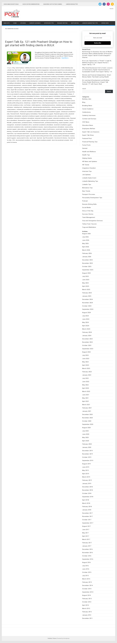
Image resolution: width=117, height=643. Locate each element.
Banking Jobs (86, 99)
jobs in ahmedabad (39, 98)
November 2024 (87, 303)
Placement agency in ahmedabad (28, 114)
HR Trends (57, 68)
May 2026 (85, 243)
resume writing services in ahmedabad (54, 127)
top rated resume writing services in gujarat (18, 135)
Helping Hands (87, 158)
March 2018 (86, 503)
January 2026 (86, 256)
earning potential (59, 85)
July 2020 (85, 431)
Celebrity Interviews (30, 68)
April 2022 (85, 388)
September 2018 (87, 497)
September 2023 (87, 349)
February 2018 (87, 506)
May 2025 (85, 283)
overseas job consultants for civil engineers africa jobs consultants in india (36, 109)
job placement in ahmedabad (25, 98)
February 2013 (87, 598)
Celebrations (86, 112)
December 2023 (87, 339)
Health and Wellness (89, 151)
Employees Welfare (88, 128)
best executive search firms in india (34, 72)
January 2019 (86, 483)
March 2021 (86, 404)
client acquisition (51, 83)
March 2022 (86, 391)
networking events (56, 107)
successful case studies (18, 131)
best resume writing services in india (50, 78)
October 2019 (86, 457)
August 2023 (86, 352)
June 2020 (85, 434)
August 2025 (86, 273)
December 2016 (87, 549)
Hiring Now (105, 23)
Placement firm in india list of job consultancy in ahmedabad (47, 120)
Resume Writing (62, 23)
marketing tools (18, 107)
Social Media (86, 207)
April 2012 (85, 605)
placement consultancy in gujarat (30, 116)
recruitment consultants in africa (23, 124)
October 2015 (86, 572)
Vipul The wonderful (48, 138)
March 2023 (86, 368)
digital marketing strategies (40, 85)
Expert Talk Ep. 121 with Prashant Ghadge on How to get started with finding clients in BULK (38, 43)
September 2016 (87, 559)
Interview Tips (49, 23)
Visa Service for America (60, 138)
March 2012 (86, 608)
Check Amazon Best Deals (11, 4)
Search (84, 88)
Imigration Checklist (89, 168)
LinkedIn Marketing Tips (90, 23)
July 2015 (85, 575)
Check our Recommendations (30, 4)
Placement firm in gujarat (24, 120)
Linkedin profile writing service (15, 103)
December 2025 (87, 260)
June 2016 (85, 569)
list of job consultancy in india (15, 105)
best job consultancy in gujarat (22, 74)
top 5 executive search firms (21, 133)
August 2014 (86, 595)
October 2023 (86, 345)
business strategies (44, 81)
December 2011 (87, 618)
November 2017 (87, 516)
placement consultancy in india (48, 116)
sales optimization (22, 129)
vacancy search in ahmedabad (61, 135)
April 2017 (85, 536)
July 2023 (85, 355)
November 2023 (87, 342)
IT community (62, 94)
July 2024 (85, 316)
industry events (36, 94)
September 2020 (87, 424)
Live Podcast (27, 105)
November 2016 (87, 552)
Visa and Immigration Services (92, 220)
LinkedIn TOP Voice (36, 103)
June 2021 (85, 395)
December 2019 (87, 450)
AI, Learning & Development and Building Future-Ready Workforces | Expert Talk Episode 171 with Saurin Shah (95, 82)
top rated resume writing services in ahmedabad (62, 133)
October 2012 (86, 602)
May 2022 (85, 385)
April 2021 (85, 401)
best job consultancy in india (38, 74)
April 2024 (85, 326)
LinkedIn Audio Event (89, 178)
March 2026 (86, 250)
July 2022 (85, 378)
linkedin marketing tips (49, 100)
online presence (11, 109)
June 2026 (85, 240)
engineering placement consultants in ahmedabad (50, 87)
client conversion (61, 83)
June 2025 (85, 279)
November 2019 (87, 454)
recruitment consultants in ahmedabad (43, 124)
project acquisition (64, 122)
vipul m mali (33, 138)
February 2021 (87, 408)
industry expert (44, 94)
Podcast (66, 120)
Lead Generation (49, 98)
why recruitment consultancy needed (41, 140)
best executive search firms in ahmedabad (61, 70)
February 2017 (87, 543)
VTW (13, 140)
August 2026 (86, 233)
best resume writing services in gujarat (30, 78)
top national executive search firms (39, 133)
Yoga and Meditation (89, 227)
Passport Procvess (88, 194)
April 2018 (85, 500)
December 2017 (87, 513)
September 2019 (87, 460)
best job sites (51, 74)
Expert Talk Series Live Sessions (58, 89)
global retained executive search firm (65, 92)
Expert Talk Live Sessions (42, 68)
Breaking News (87, 105)
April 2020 (85, 441)
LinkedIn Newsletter (72, 4)
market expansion (36, 105)
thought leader (30, 131)
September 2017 (87, 523)
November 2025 (87, 263)
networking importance (68, 107)
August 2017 (86, 526)
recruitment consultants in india (15, 127)
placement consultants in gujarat (43, 118)
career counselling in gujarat (29, 83)
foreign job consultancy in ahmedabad (44, 92)
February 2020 (87, 444)
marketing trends (27, 107)
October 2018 (86, 493)
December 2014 (87, 585)
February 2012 (87, 612)
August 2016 (86, 562)
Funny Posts (86, 145)
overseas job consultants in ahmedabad (30, 111)
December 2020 (87, 414)
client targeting (71, 83)
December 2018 (87, 487)
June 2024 (85, 319)
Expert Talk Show (88, 135)
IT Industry (69, 94)
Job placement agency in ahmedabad (50, 96)
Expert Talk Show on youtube (18, 92)
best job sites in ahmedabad (63, 74)
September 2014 (87, 592)
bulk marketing (21, 81)
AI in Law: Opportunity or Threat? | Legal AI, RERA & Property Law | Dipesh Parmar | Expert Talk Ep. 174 (97, 62)
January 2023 (86, 375)
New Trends (18, 70)
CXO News (85, 122)
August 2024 (86, 312)
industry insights (53, 94)
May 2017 (85, 533)
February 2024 (87, 332)
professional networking (51, 122)
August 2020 (86, 427)
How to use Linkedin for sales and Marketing (19, 94)
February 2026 (87, 253)
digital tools (51, 85)
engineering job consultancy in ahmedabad (25, 87)
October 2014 (86, 589)
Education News (87, 125)
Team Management (88, 217)
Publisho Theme (52, 638)
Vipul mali (39, 138)
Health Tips (86, 155)
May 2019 (85, 470)
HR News (23, 23)
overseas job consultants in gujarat (50, 111)
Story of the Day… (88, 211)
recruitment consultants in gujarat (62, 124)
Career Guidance (35, 23)
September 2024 (87, 309)
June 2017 (85, 529)
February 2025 (87, 293)
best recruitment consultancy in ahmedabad (53, 76)
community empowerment (14, 85)
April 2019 (85, 473)
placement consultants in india (61, 118)
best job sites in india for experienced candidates (27, 76)
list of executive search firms (49, 103)
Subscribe (97, 43)
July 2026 (85, 237)
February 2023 (87, 372)
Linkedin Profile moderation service (65, 100)
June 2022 (85, 381)
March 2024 (86, 329)
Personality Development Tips (92, 197)
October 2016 (86, 556)
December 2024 (87, 299)
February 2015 (87, 582)
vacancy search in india (23, 138)
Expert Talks (30, 92)
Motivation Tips (87, 188)
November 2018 (87, 490)
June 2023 (85, 358)
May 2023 (85, 362)
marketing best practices (48, 105)
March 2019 (86, 477)
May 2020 (85, 437)
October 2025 (86, 266)
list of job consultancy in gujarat (66, 103)
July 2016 (85, 566)
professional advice (27, 122)
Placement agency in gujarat (45, 114)
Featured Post (87, 138)
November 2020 (87, 418)
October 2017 (86, 520)
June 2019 (85, 467)
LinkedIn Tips (10, 70)
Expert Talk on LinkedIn (43, 89)
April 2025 (85, 286)
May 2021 (85, 398)
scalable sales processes (35, 129)
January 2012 (86, 615)
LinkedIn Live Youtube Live (14, 100)
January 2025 (86, 296)
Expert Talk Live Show (30, 89)
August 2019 (86, 464)
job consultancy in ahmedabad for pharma (28, 96)
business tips (64, 81)
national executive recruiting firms (41, 107)
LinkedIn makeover (27, 100)
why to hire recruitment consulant (60, 140)
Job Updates (86, 174)
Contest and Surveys (89, 119)
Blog (13, 68)
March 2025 (86, 289)
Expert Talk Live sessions (17, 89)
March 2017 (86, 539)
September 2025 (87, 270)
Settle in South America (49, 129)
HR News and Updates (89, 161)
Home (15, 23)
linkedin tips (27, 103)
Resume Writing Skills (89, 204)
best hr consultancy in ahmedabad (53, 72)
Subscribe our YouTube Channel (52, 4)
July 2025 (85, 276)
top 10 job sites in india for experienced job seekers (48, 131)
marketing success (61, 105)
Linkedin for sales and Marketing (63, 98)
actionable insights (31, 70)
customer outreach (27, 85)
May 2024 (85, 322)
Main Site (7, 23)
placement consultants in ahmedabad (24, 118)
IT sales (14, 96)
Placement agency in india (61, 114)
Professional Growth (38, 122)
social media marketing (62, 129)
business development (32, 81)
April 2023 (85, 365)
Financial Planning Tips (89, 142)
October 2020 (86, 421)
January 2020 (86, 447)
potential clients (16, 122)
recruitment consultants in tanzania (33, 127)
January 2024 (86, 335)
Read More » (65, 58)
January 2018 (86, 510)
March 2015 (86, 579)
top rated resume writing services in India (41, 135)
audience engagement (43, 70)
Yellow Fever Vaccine (89, 224)
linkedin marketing (38, 100)
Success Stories (87, 214)
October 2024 (86, 306)
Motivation (75, 23)
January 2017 (86, 546)
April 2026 (85, 247)
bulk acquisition (65, 78)
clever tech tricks (42, 83)
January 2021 (86, 411)
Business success (55, 81)
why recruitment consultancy (23, 140)
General (52, 68)
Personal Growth (14, 114)
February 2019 (87, 480)
